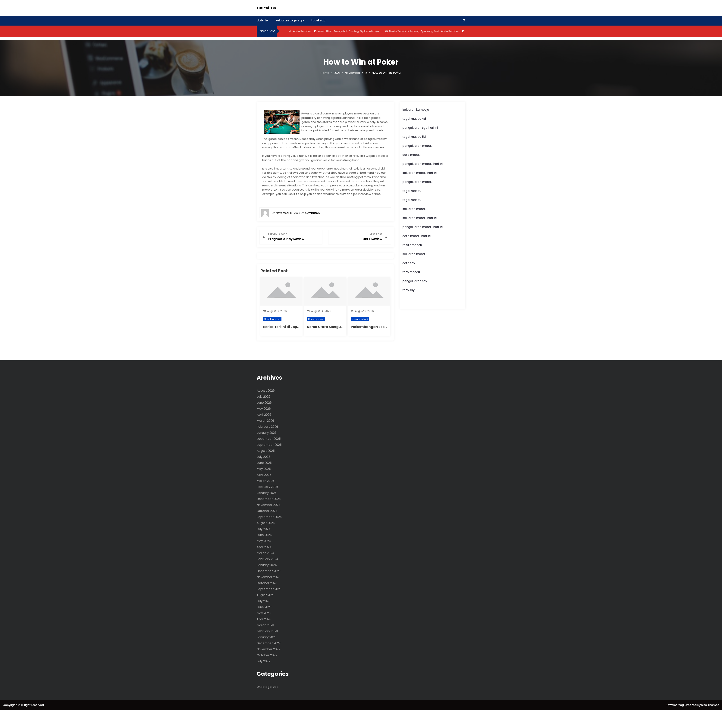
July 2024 (264, 529)
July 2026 (263, 396)
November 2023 (268, 577)
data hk (262, 20)
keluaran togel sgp (290, 20)
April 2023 (264, 619)
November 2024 (269, 505)
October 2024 (267, 511)
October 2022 (267, 655)
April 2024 (264, 547)
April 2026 (264, 415)
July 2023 (263, 601)
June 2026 (264, 402)
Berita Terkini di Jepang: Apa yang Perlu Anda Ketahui (409, 31)
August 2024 (266, 523)
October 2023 (267, 583)
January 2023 (266, 637)
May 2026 (264, 408)
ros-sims (266, 8)
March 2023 (265, 625)
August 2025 (266, 451)
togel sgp (318, 20)
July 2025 (263, 457)
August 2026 (266, 390)
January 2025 (267, 493)
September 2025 (269, 445)
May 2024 (264, 541)
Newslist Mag (675, 705)
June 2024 (264, 535)
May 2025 (264, 469)
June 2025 (264, 463)
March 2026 (265, 421)
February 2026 (267, 427)
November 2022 (268, 649)
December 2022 (269, 643)
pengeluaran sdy (414, 281)
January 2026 (267, 433)
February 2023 (267, 631)
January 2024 (267, 565)
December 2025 (269, 439)
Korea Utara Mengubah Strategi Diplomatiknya (333, 31)
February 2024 (267, 559)
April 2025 (264, 475)
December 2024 (269, 499)
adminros (312, 213)
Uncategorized (272, 319)
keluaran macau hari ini (419, 173)
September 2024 (269, 517)
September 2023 (269, 589)
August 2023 (266, 595)
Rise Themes (710, 705)
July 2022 (263, 661)
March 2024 (265, 553)
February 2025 (267, 487)
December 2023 (269, 571)
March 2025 (265, 481)
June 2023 (264, 607)
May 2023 (264, 613)
